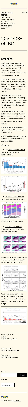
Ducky (4, 336)
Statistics (14, 338)
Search (3, 372)
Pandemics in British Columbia (7, 15)
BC (10, 338)
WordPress (17, 400)
